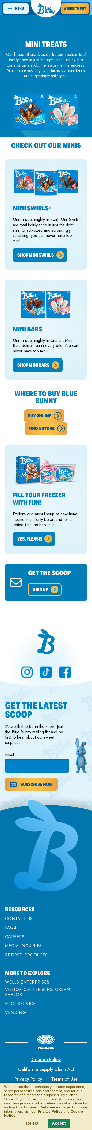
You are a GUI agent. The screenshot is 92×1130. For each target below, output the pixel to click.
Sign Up (40, 589)
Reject (32, 1123)
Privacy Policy (28, 1079)
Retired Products (26, 955)
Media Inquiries (23, 945)
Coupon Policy (46, 1059)
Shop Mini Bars (33, 365)
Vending (15, 1012)
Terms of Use (64, 1079)
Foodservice (20, 1003)
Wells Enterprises (27, 982)
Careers (15, 936)
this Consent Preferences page (43, 1107)
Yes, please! (29, 539)
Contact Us (19, 918)
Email (9, 754)
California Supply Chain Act (46, 1069)
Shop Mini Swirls (35, 255)
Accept (59, 1123)
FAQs (10, 927)
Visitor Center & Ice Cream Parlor (37, 992)
